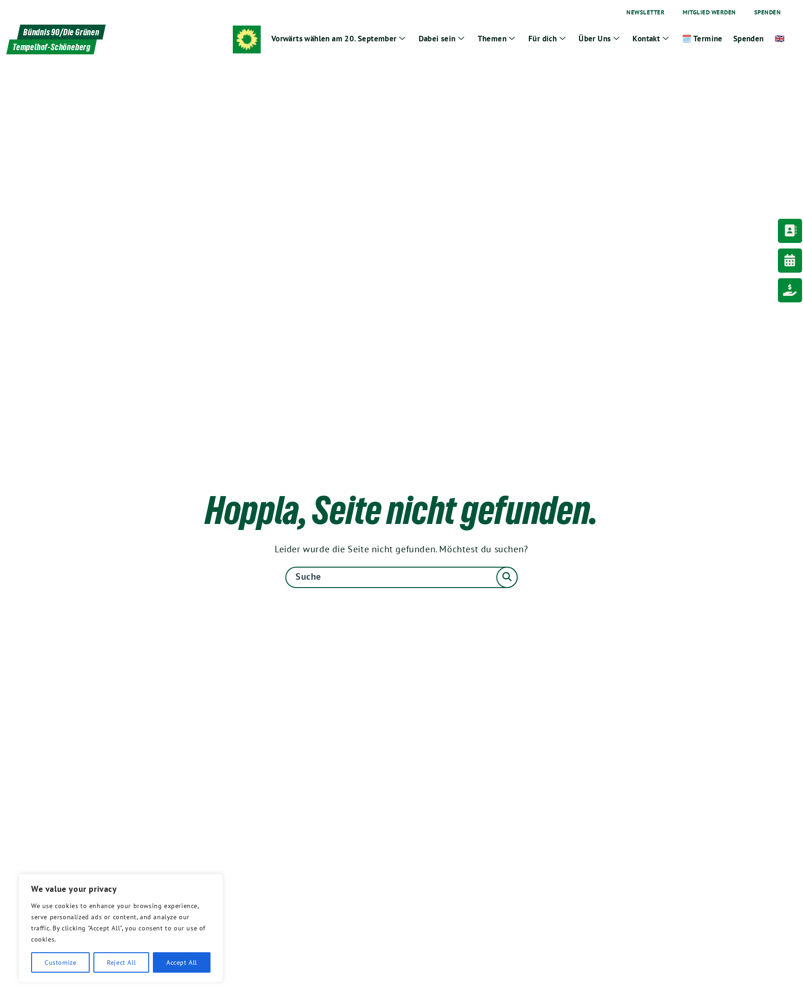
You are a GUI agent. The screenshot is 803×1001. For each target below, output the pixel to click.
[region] (121, 928)
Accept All (181, 962)
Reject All (121, 962)
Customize (60, 962)
